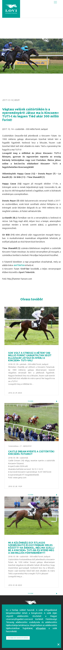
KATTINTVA (19, 265)
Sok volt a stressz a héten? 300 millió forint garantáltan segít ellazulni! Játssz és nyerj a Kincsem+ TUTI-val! (29, 357)
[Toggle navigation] (55, 2)
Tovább (30, 401)
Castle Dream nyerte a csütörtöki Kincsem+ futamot (31, 452)
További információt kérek (18, 638)
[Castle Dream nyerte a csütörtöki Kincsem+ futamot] (31, 422)
